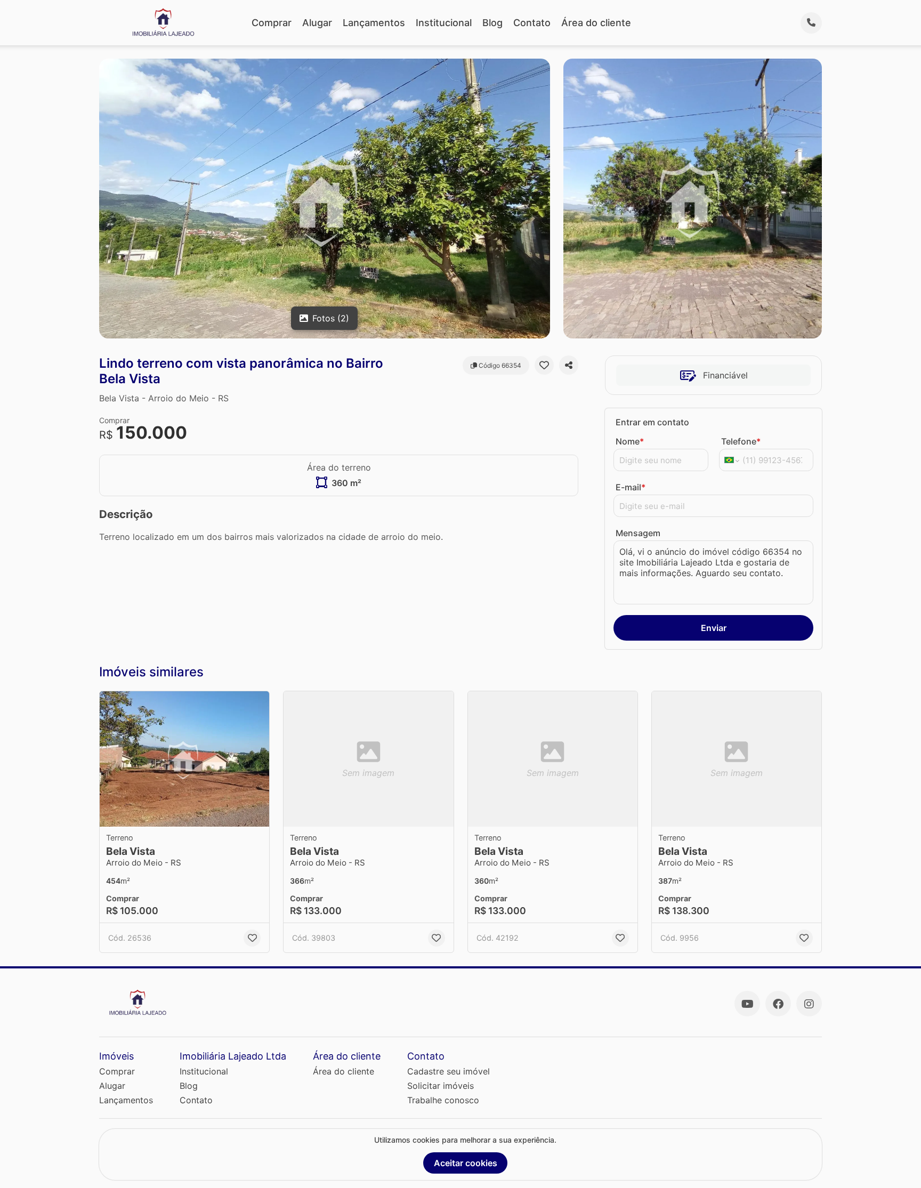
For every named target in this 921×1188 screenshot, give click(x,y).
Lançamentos (374, 22)
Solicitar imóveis (440, 1085)
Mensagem (638, 533)
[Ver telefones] (811, 23)
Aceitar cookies (465, 1163)
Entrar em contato (652, 422)
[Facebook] (778, 1003)
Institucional (444, 22)
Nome (630, 441)
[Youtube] (747, 1003)
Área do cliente (596, 22)
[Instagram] (809, 1003)
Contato (532, 22)
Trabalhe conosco (443, 1100)
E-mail (630, 487)
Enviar (713, 628)
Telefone (741, 441)
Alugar (317, 22)
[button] (184, 759)
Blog (492, 22)
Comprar (272, 22)
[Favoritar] (544, 365)
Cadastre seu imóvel (448, 1071)
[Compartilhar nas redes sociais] (568, 365)
